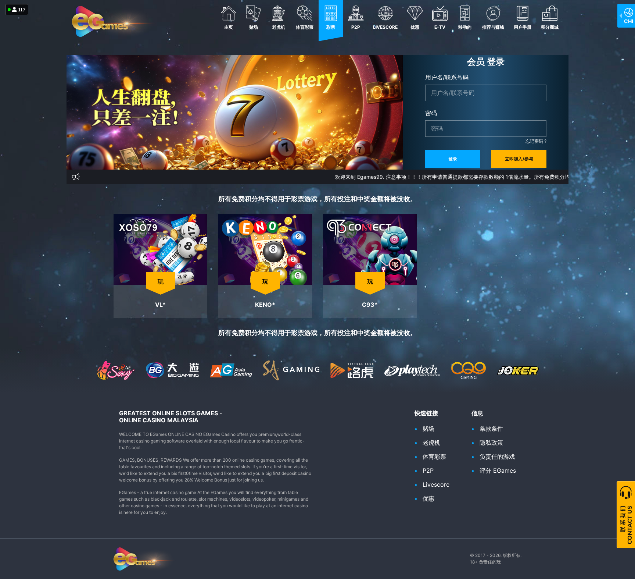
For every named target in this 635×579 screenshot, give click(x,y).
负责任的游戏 (497, 456)
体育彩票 (304, 27)
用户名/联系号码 (447, 77)
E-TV (439, 27)
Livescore (385, 27)
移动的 (464, 27)
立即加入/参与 (519, 158)
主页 (228, 27)
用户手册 (522, 27)
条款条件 (491, 428)
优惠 (414, 27)
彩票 (330, 27)
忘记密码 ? (535, 141)
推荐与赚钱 (493, 27)
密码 (431, 113)
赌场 (253, 27)
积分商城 (550, 27)
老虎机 (278, 27)
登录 (452, 158)
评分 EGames (498, 470)
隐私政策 (491, 442)
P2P (355, 27)
